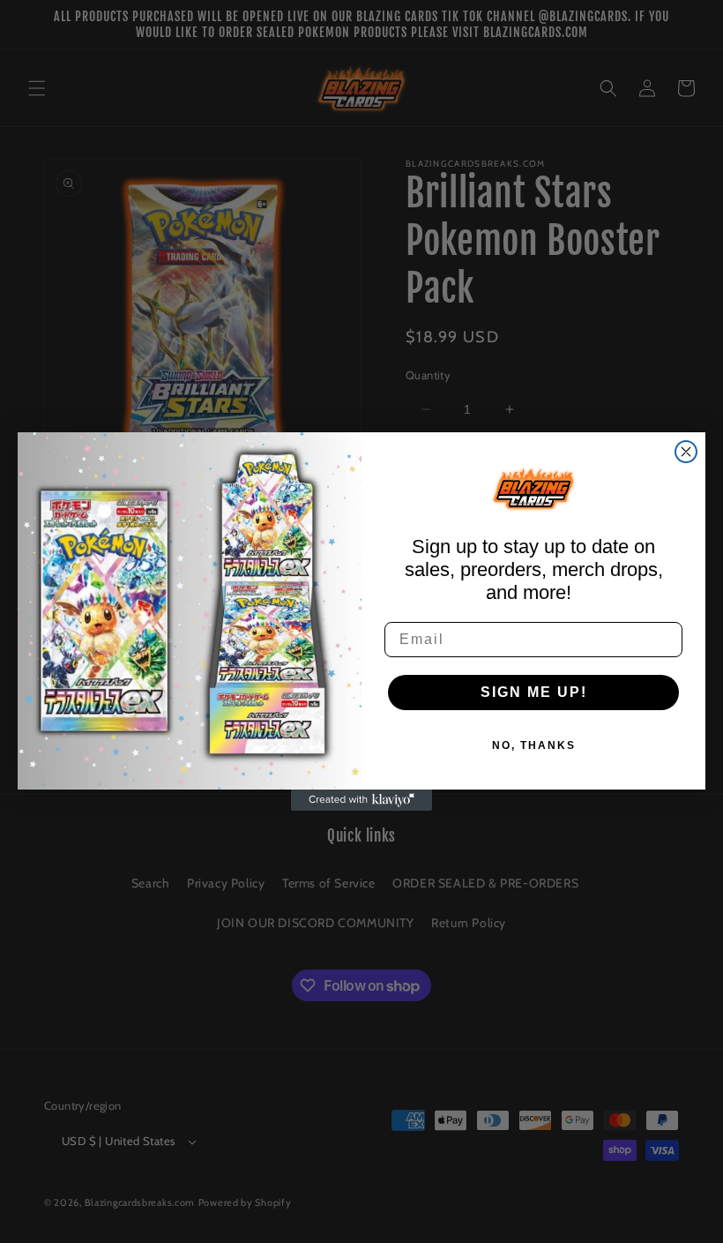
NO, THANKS (534, 745)
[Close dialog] (686, 451)
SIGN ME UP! (534, 692)
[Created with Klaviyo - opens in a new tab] (361, 800)
